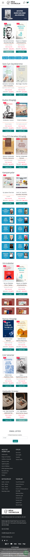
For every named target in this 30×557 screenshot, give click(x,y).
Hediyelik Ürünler (10, 391)
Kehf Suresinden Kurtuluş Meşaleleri (21, 42)
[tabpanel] (15, 14)
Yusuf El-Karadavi (8, 160)
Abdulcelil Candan (8, 287)
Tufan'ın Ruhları (21, 120)
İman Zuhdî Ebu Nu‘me (21, 379)
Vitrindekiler (8, 263)
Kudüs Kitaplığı (9, 100)
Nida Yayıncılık (9, 47)
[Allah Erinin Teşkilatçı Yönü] (8, 365)
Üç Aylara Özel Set (8, 192)
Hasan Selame (8, 124)
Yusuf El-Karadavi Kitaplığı (14, 136)
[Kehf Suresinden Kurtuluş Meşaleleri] (21, 31)
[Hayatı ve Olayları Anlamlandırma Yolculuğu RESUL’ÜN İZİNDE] (8, 31)
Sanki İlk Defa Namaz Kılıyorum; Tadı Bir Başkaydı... (21, 340)
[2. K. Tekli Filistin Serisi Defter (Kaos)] (22, 401)
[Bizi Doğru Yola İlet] (15, 73)
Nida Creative (8, 415)
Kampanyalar (8, 172)
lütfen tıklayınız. (23, 555)
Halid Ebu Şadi (15, 88)
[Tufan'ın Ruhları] (22, 110)
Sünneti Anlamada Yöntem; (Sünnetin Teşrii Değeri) (8, 158)
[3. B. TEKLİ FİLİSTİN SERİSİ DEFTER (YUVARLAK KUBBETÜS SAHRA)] (8, 401)
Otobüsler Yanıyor (8, 120)
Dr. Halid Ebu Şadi (21, 45)
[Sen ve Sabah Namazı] (8, 328)
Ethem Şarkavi (9, 45)
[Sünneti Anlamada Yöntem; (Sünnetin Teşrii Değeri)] (8, 146)
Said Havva (8, 379)
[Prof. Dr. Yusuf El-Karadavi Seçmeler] (22, 182)
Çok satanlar (8, 355)
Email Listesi (15, 431)
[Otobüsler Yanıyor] (8, 110)
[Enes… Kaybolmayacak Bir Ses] (22, 365)
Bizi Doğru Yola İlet (15, 84)
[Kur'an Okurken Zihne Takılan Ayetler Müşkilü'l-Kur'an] (8, 273)
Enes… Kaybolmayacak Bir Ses (22, 376)
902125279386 (5, 525)
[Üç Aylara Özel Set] (8, 182)
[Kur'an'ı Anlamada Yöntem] (22, 146)
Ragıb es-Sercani (8, 342)
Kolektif (8, 196)
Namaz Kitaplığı (9, 318)
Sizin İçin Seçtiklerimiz (12, 63)
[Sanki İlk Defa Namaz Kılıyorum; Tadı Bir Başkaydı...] (22, 328)
